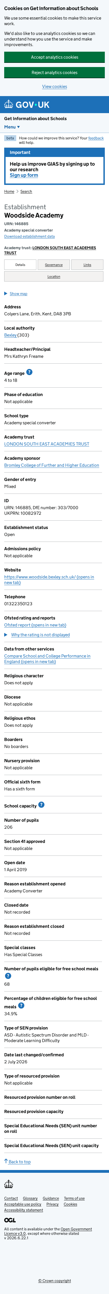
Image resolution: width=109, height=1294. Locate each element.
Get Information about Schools (35, 118)
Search (26, 191)
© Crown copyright (54, 1280)
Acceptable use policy (22, 1204)
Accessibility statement (23, 1209)
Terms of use (74, 1198)
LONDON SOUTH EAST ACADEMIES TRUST (50, 250)
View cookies (54, 86)
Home (9, 191)
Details (20, 265)
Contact (11, 1198)
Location (54, 276)
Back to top (19, 1161)
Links (87, 265)
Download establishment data (29, 236)
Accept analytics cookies (54, 57)
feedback (96, 137)
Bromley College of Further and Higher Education (51, 465)
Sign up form (24, 175)
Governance (54, 265)
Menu (10, 127)
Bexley (10, 335)
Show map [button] (18, 293)
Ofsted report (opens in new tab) (35, 625)
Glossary (30, 1198)
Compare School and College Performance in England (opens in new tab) (47, 658)
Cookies (70, 1204)
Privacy (52, 1204)
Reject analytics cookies (54, 72)
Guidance (51, 1198)
